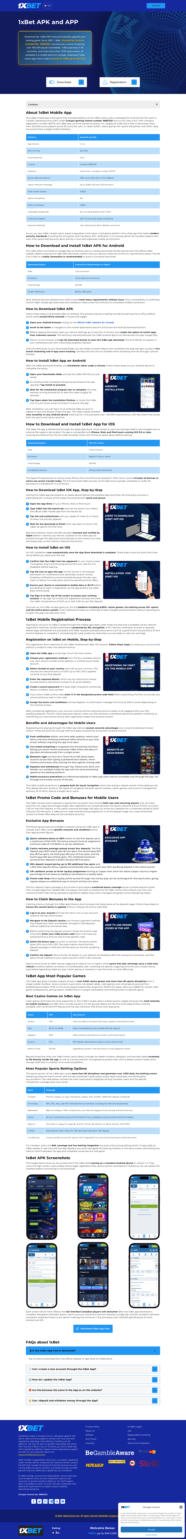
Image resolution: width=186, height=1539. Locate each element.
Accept (151, 1529)
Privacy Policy (151, 1535)
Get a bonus (93, 768)
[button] (181, 1507)
